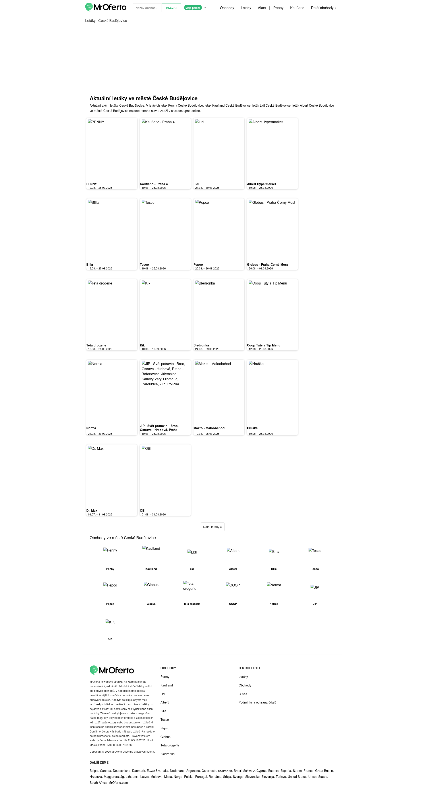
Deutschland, (122, 770)
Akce (262, 7)
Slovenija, (268, 776)
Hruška (252, 428)
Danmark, (139, 770)
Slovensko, (253, 776)
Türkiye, (282, 776)
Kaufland (297, 7)
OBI (142, 510)
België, (95, 770)
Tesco (144, 264)
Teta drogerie (96, 345)
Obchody (227, 7)
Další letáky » (212, 527)
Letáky (246, 7)
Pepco (198, 264)
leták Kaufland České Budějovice (228, 105)
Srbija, (228, 776)
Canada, (106, 770)
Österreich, (210, 770)
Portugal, (202, 776)
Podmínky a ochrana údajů (257, 702)
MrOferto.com (118, 782)
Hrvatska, (97, 776)
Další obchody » (323, 7)
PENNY (91, 184)
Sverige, (239, 776)
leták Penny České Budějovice (182, 105)
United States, (298, 776)
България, (226, 770)
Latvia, (145, 776)
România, (216, 776)
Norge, (179, 776)
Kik (142, 345)
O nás (243, 694)
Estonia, (274, 770)
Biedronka (201, 345)
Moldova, (157, 776)
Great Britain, (324, 770)
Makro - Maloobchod (209, 428)
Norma (91, 428)
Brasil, (238, 770)
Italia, (166, 770)
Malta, (169, 776)
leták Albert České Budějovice (313, 105)
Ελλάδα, (154, 770)
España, (286, 770)
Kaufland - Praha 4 (154, 184)
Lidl (196, 184)
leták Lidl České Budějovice (271, 105)
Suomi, (298, 770)
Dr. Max (91, 510)
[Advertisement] (212, 59)
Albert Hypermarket (261, 184)
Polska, (189, 776)
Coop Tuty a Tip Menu (263, 345)
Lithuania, (133, 776)
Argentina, (194, 770)
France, (309, 770)
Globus (165, 736)
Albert (164, 702)
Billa (89, 264)
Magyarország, (115, 776)
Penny (278, 7)
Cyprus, (262, 770)
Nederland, (178, 770)
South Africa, (99, 782)
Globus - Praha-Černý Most (267, 264)
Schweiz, (250, 770)
